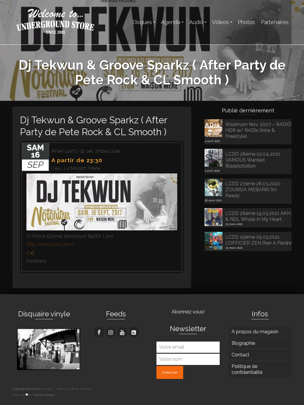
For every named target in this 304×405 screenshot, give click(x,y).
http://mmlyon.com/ (50, 244)
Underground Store (26, 388)
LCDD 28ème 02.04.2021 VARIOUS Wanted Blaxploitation (252, 160)
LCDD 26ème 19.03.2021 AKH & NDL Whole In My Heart (258, 216)
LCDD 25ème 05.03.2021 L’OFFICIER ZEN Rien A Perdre (258, 240)
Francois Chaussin (44, 394)
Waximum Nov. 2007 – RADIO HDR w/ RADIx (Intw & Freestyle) (258, 130)
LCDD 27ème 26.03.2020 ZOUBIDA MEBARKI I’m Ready (253, 189)
